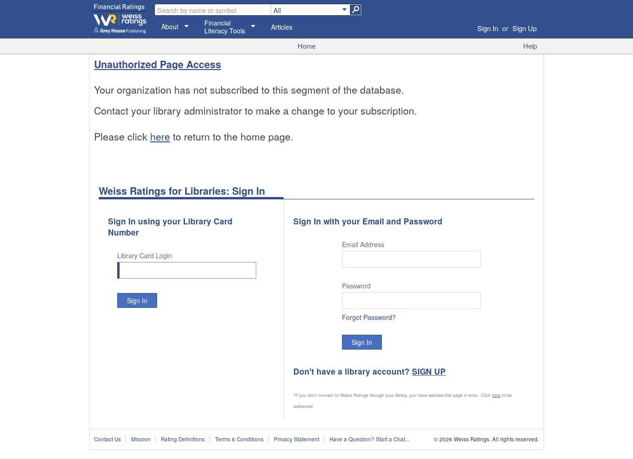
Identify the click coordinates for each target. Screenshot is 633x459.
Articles (281, 27)
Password (356, 285)
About (169, 27)
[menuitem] (310, 10)
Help (530, 46)
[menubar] (310, 10)
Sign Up (525, 28)
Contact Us (107, 439)
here (160, 136)
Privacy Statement (296, 439)
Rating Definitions (183, 439)
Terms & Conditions (239, 439)
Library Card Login (144, 255)
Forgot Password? (369, 317)
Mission (141, 439)
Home (307, 46)
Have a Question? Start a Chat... (369, 439)
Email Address (363, 244)
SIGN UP (429, 371)
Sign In (487, 28)
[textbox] (213, 9)
